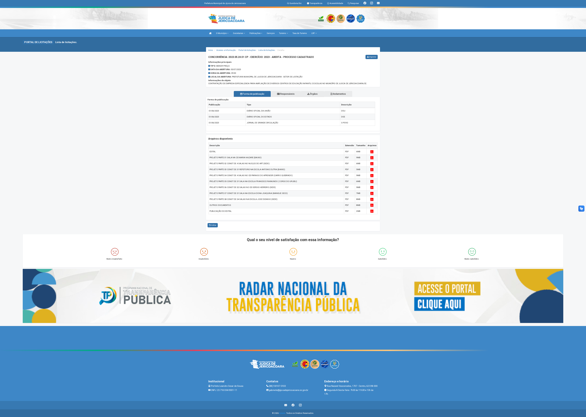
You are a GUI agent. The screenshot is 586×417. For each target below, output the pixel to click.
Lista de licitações (266, 50)
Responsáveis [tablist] (287, 94)
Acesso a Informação (226, 50)
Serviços (271, 33)
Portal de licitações (247, 50)
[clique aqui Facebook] (293, 405)
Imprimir (372, 57)
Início (210, 50)
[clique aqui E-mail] (285, 405)
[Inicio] (210, 33)
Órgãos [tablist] (313, 94)
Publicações (255, 33)
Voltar (213, 225)
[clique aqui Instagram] (300, 405)
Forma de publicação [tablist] (253, 94)
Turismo (283, 33)
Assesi (282, 413)
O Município (221, 33)
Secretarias (238, 33)
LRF (313, 33)
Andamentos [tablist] (339, 94)
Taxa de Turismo (300, 33)
